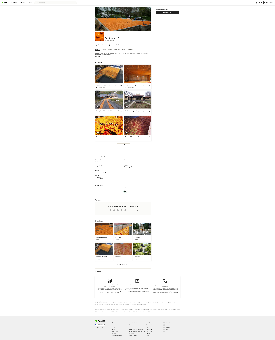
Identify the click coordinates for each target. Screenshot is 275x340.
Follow (149, 161)
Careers (113, 325)
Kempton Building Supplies (125, 304)
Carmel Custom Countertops (128, 311)
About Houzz (115, 322)
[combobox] (55, 2)
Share (112, 45)
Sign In (147, 335)
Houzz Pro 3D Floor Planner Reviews (137, 331)
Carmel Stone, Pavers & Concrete (141, 309)
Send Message (167, 12)
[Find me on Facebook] (124, 167)
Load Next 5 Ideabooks (123, 264)
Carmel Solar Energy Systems (113, 309)
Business (110, 49)
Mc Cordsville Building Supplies (139, 304)
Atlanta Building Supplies (100, 304)
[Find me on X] (126, 167)
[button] (123, 190)
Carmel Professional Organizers (114, 311)
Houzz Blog (168, 322)
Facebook (168, 327)
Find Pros (14, 3)
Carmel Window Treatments (156, 309)
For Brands (131, 333)
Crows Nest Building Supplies (114, 302)
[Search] (35, 2)
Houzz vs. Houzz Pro (133, 325)
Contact (148, 333)
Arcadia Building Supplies (173, 302)
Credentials (117, 49)
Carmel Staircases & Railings (127, 309)
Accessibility (149, 329)
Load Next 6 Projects (123, 145)
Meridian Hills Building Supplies (128, 302)
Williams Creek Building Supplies (160, 302)
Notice (117, 327)
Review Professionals (151, 325)
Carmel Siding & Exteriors (100, 309)
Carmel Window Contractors (169, 309)
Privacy (113, 327)
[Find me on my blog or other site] (131, 167)
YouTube (167, 329)
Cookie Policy (115, 331)
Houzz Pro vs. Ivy (132, 327)
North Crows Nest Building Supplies (144, 302)
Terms (113, 329)
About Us (97, 49)
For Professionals (133, 322)
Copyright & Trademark (117, 335)
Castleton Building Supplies (101, 302)
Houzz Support (149, 331)
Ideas (29, 3)
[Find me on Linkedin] (129, 167)
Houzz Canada (149, 322)
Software (22, 3)
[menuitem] (15, 3)
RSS (166, 331)
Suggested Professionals (151, 327)
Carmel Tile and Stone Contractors (143, 311)
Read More (97, 56)
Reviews (124, 49)
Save (119, 45)
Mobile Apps (114, 333)
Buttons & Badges (133, 335)
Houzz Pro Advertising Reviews (136, 329)
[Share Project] (121, 85)
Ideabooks (130, 49)
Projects (104, 49)
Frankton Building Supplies (112, 304)
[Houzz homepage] (5, 2)
